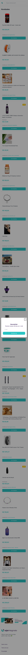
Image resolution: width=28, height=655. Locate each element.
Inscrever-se (14, 333)
